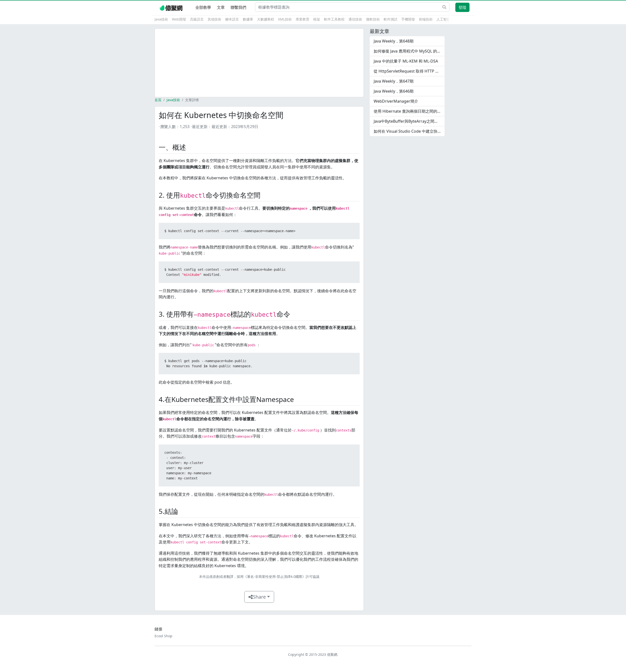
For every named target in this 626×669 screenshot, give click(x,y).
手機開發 (408, 19)
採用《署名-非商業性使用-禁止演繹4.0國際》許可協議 (278, 576)
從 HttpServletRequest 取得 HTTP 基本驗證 (409, 71)
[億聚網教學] (172, 7)
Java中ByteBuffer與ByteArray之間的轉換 (409, 121)
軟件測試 (390, 19)
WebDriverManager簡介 (396, 101)
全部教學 (203, 7)
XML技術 (285, 19)
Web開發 (179, 19)
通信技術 (355, 19)
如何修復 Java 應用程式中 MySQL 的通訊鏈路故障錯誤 (409, 51)
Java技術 (161, 19)
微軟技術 (373, 19)
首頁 (158, 99)
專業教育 (302, 19)
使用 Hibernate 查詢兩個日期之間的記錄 (409, 111)
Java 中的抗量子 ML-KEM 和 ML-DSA (406, 61)
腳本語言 (232, 19)
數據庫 (248, 19)
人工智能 (443, 19)
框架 (316, 19)
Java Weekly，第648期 (394, 41)
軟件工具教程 (334, 19)
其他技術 (214, 19)
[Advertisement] (259, 63)
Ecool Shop (163, 636)
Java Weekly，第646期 (394, 91)
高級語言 (197, 19)
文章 (221, 7)
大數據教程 (265, 19)
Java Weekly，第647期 (394, 81)
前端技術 (426, 19)
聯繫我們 (238, 7)
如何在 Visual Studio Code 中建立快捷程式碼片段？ (409, 131)
